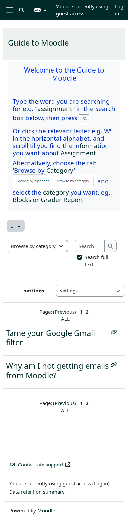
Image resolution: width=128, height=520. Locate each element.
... (18, 225)
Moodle (46, 510)
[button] (21, 10)
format (90, 145)
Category (60, 170)
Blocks (22, 199)
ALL (65, 318)
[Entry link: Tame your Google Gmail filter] (115, 332)
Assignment (78, 153)
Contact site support (40, 464)
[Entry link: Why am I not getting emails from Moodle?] (115, 364)
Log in (119, 10)
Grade (50, 199)
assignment (54, 108)
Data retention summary (37, 491)
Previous (65, 311)
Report (73, 199)
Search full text (96, 261)
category (56, 192)
